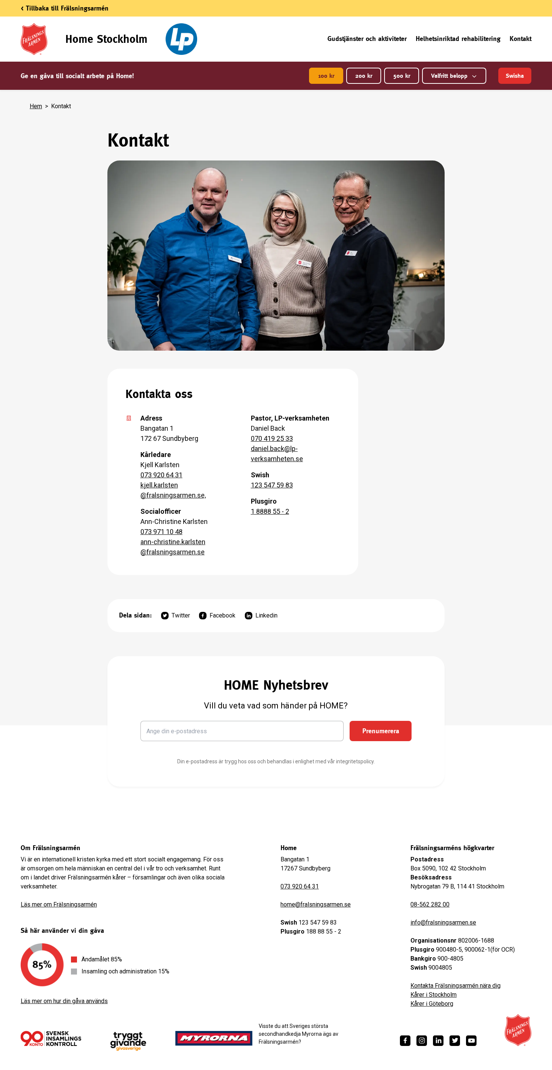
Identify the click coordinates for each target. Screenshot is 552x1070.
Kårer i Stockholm (433, 994)
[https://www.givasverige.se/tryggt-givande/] (128, 1041)
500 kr (401, 75)
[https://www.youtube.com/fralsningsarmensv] (471, 1040)
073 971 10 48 (161, 532)
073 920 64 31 (161, 475)
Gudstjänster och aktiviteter (367, 38)
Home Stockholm (106, 38)
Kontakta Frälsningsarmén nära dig (455, 985)
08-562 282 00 (429, 904)
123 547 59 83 (272, 485)
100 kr (326, 75)
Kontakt (520, 38)
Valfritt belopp (449, 75)
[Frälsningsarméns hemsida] (518, 1030)
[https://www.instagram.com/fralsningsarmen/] (421, 1040)
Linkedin (266, 615)
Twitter (181, 615)
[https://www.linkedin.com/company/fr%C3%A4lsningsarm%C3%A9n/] (438, 1040)
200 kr (363, 75)
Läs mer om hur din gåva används (64, 1001)
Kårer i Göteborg (431, 1003)
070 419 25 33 (272, 438)
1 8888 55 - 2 (270, 511)
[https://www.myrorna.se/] (214, 1038)
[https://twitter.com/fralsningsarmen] (454, 1040)
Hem (36, 106)
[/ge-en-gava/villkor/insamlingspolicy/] (51, 1038)
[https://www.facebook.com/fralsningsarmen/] (405, 1040)
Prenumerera (380, 731)
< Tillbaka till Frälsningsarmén (65, 8)
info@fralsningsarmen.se (443, 922)
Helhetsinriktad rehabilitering (458, 38)
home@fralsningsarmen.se (316, 904)
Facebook (222, 615)
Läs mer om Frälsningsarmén (59, 904)
